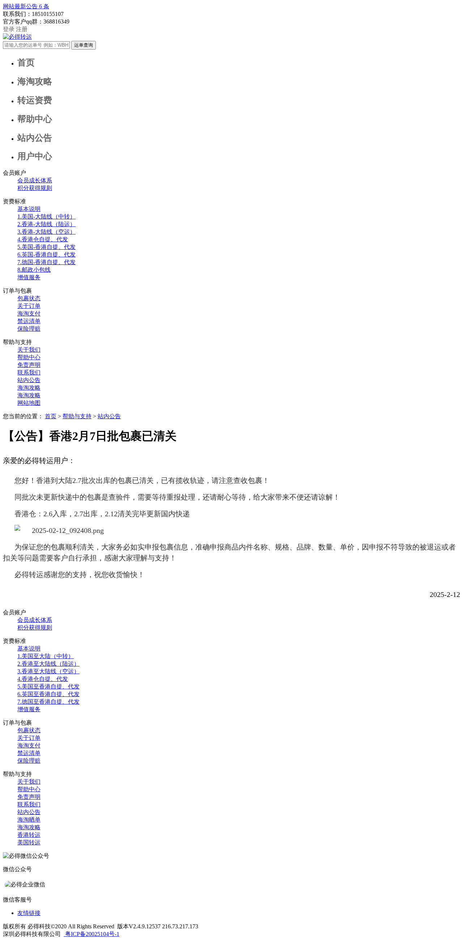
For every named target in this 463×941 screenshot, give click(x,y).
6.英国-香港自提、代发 (46, 254)
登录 (8, 29)
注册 (21, 29)
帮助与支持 (77, 416)
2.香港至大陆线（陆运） (48, 664)
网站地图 (29, 403)
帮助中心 (29, 357)
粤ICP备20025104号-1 (91, 934)
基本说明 (29, 209)
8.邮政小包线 (34, 270)
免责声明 (29, 365)
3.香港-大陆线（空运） (46, 232)
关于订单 (29, 306)
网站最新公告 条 (26, 6)
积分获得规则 (34, 188)
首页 (50, 416)
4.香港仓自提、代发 (42, 239)
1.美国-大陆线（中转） (46, 216)
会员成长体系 (34, 180)
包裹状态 (29, 298)
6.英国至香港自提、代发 (48, 694)
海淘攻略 (29, 388)
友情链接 (29, 913)
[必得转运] (17, 37)
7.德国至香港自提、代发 (48, 702)
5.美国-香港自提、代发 (46, 247)
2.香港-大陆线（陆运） (46, 224)
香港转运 (29, 835)
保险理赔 (29, 329)
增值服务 (29, 277)
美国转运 (29, 842)
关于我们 (29, 350)
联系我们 (29, 372)
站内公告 (29, 380)
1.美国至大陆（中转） (45, 656)
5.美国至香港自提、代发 (48, 686)
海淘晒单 (29, 820)
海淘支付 (29, 313)
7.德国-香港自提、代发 (46, 262)
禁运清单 (29, 321)
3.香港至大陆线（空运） (48, 671)
